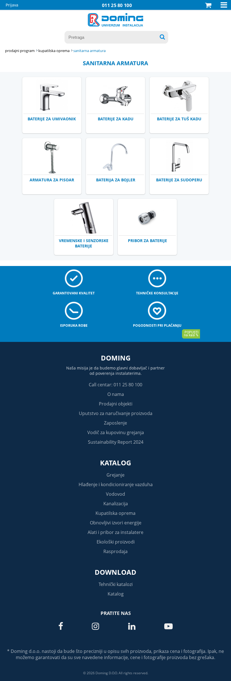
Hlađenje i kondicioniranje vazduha (116, 484)
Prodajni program (20, 50)
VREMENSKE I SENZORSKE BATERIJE (83, 243)
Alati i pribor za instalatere (115, 532)
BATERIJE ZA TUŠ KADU (179, 118)
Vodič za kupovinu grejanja (115, 432)
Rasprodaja (115, 551)
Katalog (115, 462)
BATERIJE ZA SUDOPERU (179, 179)
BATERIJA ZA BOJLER (115, 179)
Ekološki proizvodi (116, 542)
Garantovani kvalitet (74, 293)
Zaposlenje (115, 423)
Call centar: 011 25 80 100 (115, 385)
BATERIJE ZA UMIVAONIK (52, 118)
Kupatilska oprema (115, 513)
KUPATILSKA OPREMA (54, 50)
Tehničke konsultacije (157, 293)
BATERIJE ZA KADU (116, 118)
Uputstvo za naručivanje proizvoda (115, 413)
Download (115, 572)
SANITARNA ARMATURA (89, 50)
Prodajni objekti (115, 404)
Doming (115, 357)
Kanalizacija (115, 503)
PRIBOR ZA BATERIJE (147, 240)
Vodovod (115, 494)
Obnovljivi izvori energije (115, 523)
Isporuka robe (74, 325)
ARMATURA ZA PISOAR (52, 179)
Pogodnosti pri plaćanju (157, 325)
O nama (115, 394)
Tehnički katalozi (116, 584)
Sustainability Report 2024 (115, 442)
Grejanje (115, 475)
